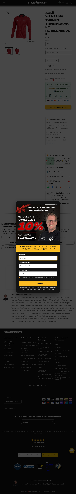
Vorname (22, 254)
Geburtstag (23, 270)
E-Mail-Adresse (24, 262)
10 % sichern (38, 283)
